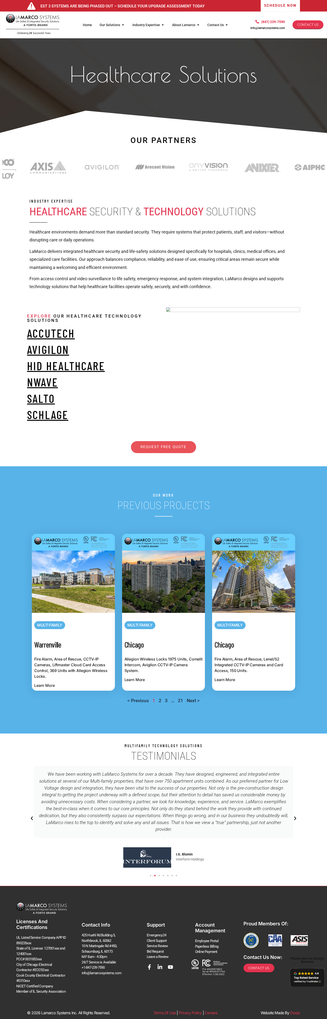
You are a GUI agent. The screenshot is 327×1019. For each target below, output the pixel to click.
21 (180, 700)
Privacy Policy (190, 1012)
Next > (193, 700)
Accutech (51, 333)
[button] (31, 818)
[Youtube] (170, 967)
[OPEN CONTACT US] (226, 25)
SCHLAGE (47, 414)
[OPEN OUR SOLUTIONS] (123, 25)
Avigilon (48, 349)
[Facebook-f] (149, 967)
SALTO (41, 398)
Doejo (295, 1012)
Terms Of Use (164, 1012)
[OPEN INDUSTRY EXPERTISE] (162, 25)
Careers (211, 1012)
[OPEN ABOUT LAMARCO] (198, 25)
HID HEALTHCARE (66, 366)
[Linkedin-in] (160, 967)
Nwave (42, 382)
